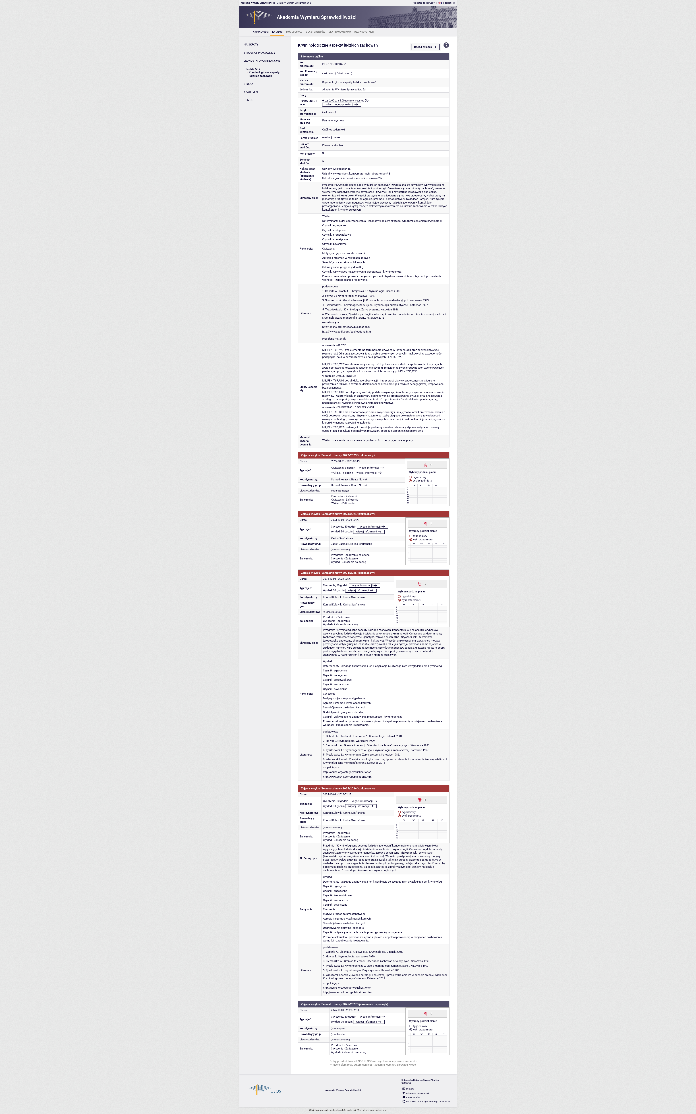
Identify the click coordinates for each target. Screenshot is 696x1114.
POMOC (248, 100)
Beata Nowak (359, 479)
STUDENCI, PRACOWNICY (259, 52)
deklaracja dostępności (417, 1093)
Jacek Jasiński (340, 543)
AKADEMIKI (251, 92)
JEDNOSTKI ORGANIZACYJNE (262, 60)
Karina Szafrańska (342, 538)
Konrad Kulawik (340, 479)
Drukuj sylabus (423, 47)
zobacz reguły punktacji (339, 104)
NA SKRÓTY (251, 44)
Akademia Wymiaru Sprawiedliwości (344, 89)
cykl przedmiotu (422, 480)
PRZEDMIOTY (252, 68)
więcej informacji (369, 467)
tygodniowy (419, 477)
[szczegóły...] (431, 464)
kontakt (410, 1089)
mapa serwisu (413, 1097)
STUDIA (248, 84)
